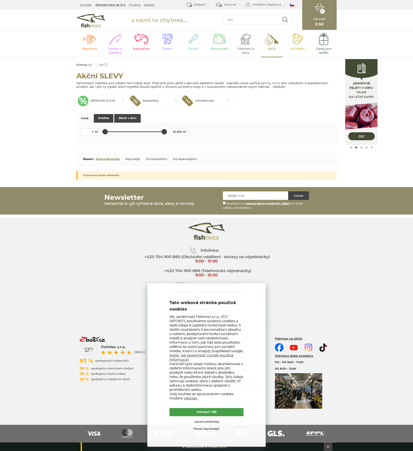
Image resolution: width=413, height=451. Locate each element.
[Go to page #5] (371, 147)
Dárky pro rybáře (323, 50)
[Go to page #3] (361, 147)
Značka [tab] (103, 118)
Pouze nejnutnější (206, 429)
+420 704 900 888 (181, 271)
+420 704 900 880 (162, 257)
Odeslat (299, 196)
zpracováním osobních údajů (267, 203)
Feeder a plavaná (115, 50)
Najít (285, 19)
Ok (328, 446)
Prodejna (135, 5)
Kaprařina (89, 48)
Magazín (149, 5)
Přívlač (193, 48)
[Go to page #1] (351, 147)
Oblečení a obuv (245, 50)
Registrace (274, 4)
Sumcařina (141, 48)
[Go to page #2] (356, 147)
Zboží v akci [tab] (127, 118)
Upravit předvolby (206, 422)
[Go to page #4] (366, 147)
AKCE (272, 48)
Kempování (219, 48)
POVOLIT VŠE (207, 412)
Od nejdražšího (156, 159)
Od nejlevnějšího (185, 159)
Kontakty (86, 5)
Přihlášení (259, 4)
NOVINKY (298, 48)
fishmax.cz (91, 20)
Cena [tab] (84, 118)
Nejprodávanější (108, 159)
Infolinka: (209, 251)
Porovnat (228, 5)
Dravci (167, 48)
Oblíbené (199, 4)
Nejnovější (132, 159)
